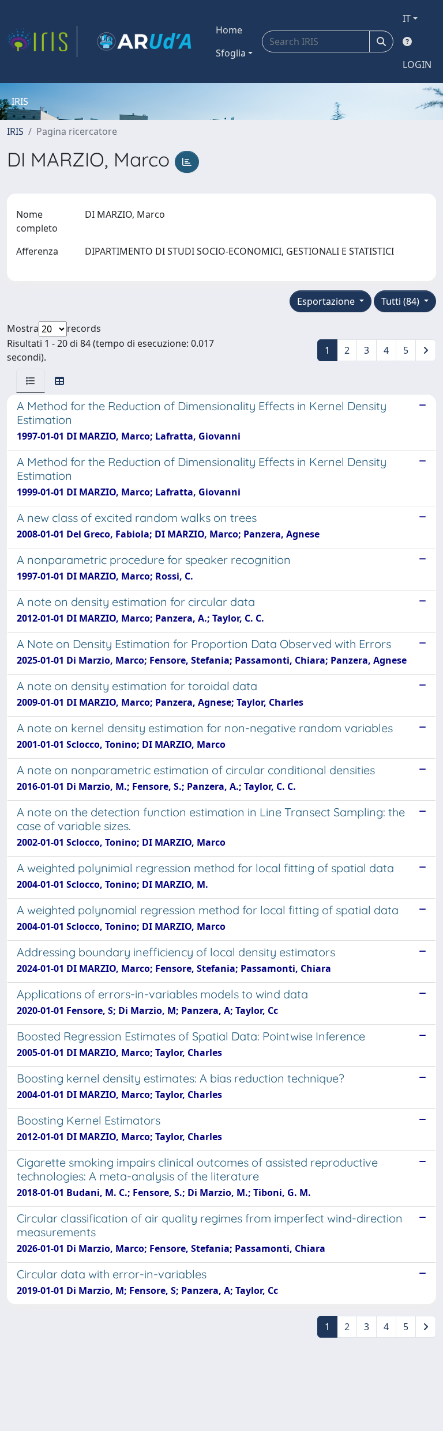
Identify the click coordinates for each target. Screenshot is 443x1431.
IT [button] (407, 18)
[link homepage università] (144, 41)
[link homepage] (42, 41)
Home (229, 30)
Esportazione (327, 301)
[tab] (30, 381)
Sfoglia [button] (231, 53)
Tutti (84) (401, 301)
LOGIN (417, 64)
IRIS (15, 131)
